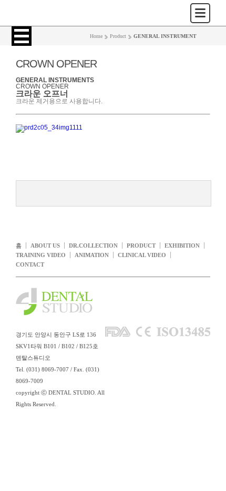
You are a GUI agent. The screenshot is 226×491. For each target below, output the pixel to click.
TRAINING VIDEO (41, 255)
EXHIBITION (182, 245)
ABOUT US (45, 245)
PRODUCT (141, 245)
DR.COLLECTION (93, 245)
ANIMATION (92, 255)
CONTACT (30, 264)
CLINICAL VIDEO (142, 255)
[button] (22, 36)
